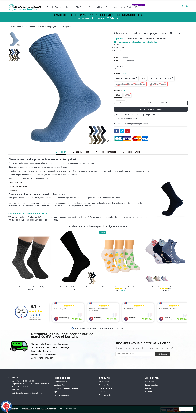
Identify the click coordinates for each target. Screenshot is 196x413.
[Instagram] (13, 397)
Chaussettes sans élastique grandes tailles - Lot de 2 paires (120, 287)
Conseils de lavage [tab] (131, 152)
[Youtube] (16, 397)
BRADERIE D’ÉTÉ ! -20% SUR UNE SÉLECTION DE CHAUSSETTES (98, 14)
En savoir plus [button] (70, 409)
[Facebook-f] (9, 397)
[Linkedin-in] (23, 397)
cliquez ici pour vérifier (117, 328)
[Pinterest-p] (20, 397)
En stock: (119, 61)
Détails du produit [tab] (81, 152)
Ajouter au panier (158, 103)
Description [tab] (61, 152)
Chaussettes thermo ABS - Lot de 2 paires (166, 287)
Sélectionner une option (23, 283)
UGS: (116, 57)
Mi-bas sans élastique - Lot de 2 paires (30, 287)
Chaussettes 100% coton (76, 287)
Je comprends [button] (185, 409)
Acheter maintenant (151, 109)
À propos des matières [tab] (106, 152)
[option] (66, 88)
